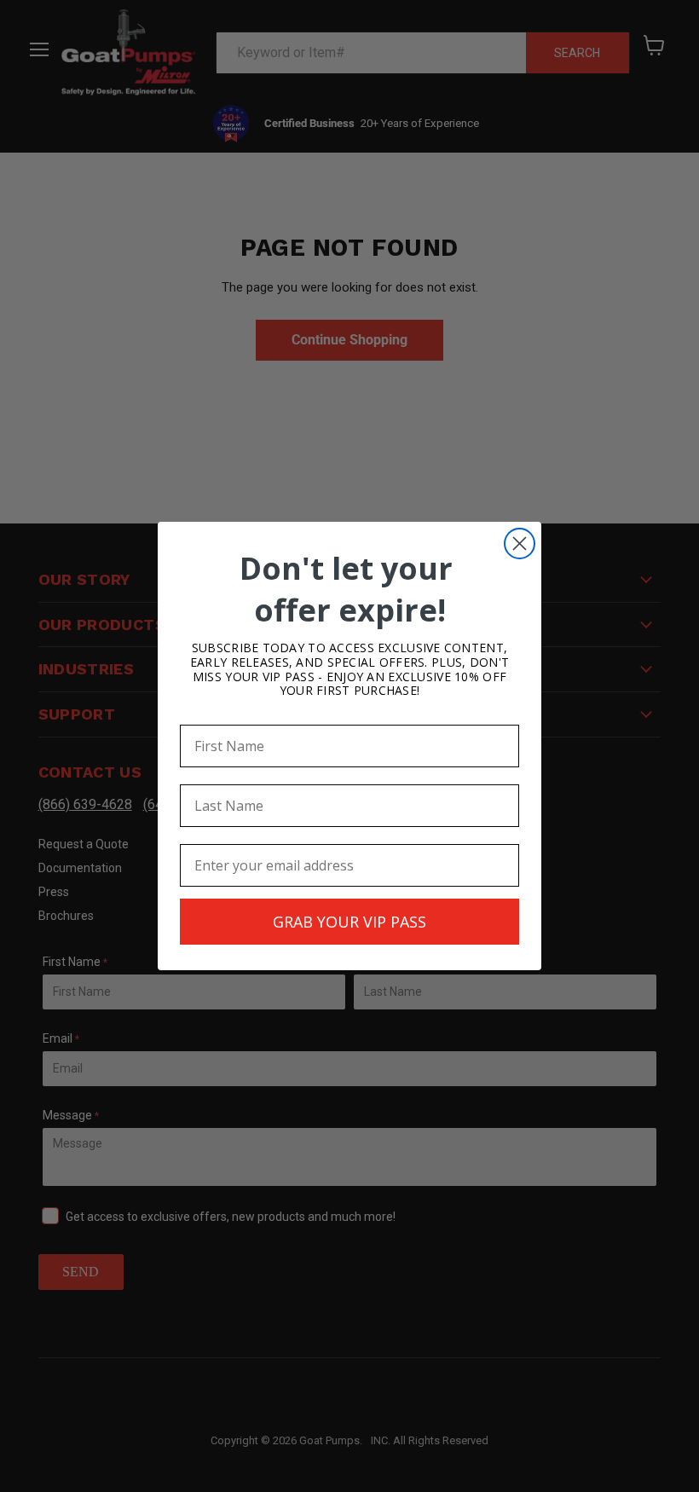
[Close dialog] (519, 543)
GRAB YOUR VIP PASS (349, 921)
